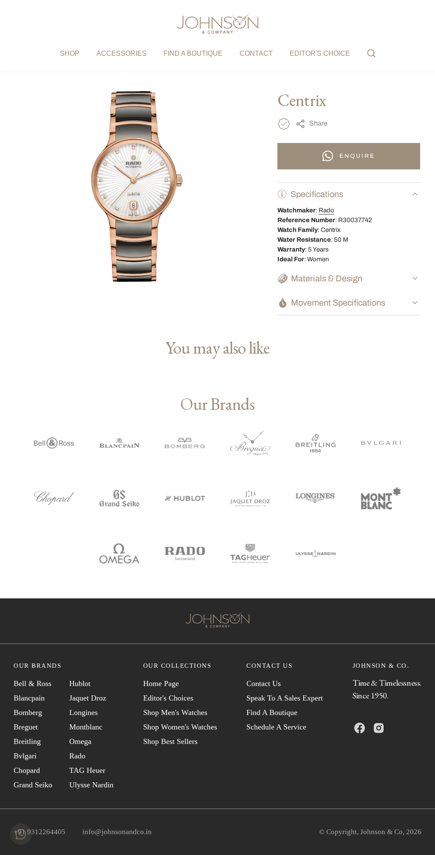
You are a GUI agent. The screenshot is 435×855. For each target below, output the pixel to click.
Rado (326, 210)
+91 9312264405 (39, 832)
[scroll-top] (415, 835)
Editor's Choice (320, 53)
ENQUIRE (357, 156)
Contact (256, 53)
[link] (217, 621)
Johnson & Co (381, 832)
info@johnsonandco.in (117, 832)
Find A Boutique (193, 53)
